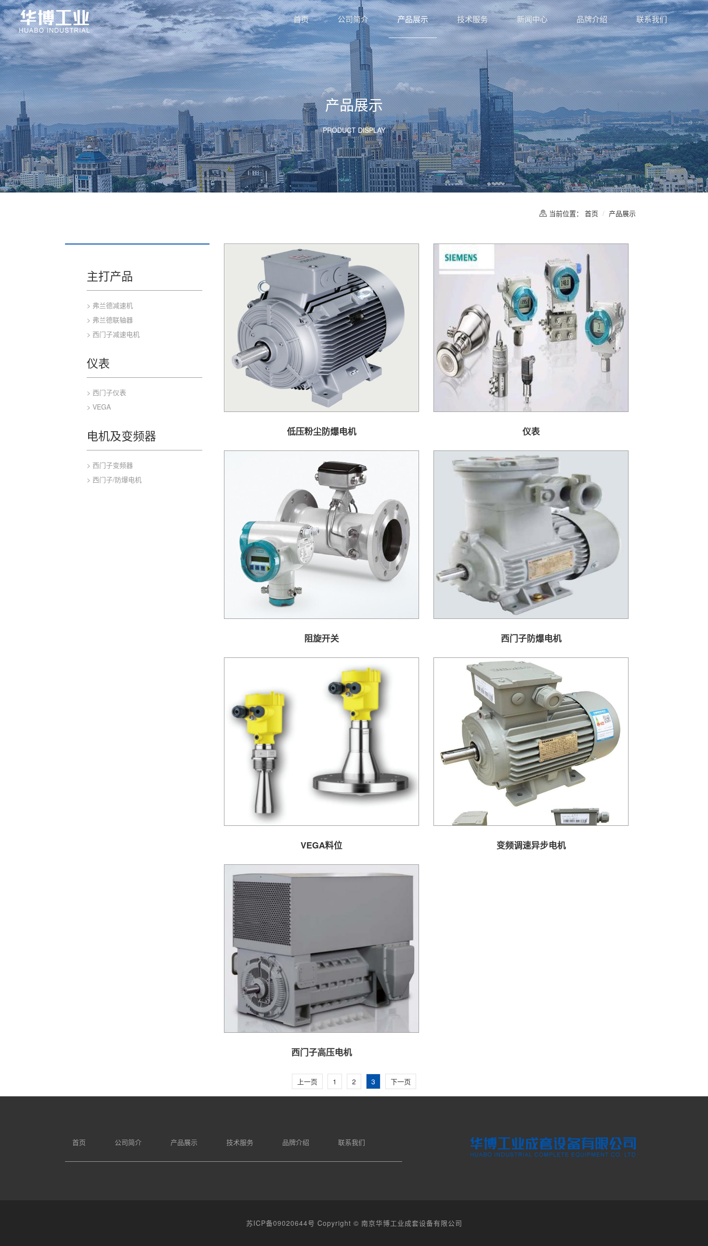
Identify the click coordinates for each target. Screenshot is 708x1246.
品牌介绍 (592, 19)
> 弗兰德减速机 (110, 305)
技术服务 (472, 19)
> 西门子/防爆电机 (114, 479)
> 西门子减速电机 (113, 334)
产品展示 (412, 19)
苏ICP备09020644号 (280, 1223)
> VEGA (99, 406)
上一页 (307, 1081)
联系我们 (651, 19)
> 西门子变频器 (110, 465)
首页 (301, 19)
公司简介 (353, 19)
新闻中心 (532, 19)
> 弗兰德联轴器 (110, 319)
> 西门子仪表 (106, 392)
